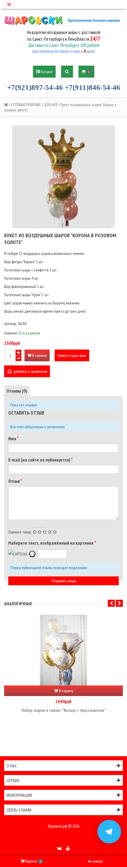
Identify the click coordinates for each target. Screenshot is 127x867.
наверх (97, 861)
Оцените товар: (19, 532)
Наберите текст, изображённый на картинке (51, 543)
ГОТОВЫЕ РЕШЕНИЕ (26, 104)
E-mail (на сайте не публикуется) (39, 460)
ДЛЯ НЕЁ (51, 104)
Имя (12, 438)
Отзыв (14, 481)
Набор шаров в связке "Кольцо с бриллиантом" (64, 710)
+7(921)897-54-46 (35, 87)
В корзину (39, 355)
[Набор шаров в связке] (63, 650)
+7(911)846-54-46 (92, 87)
